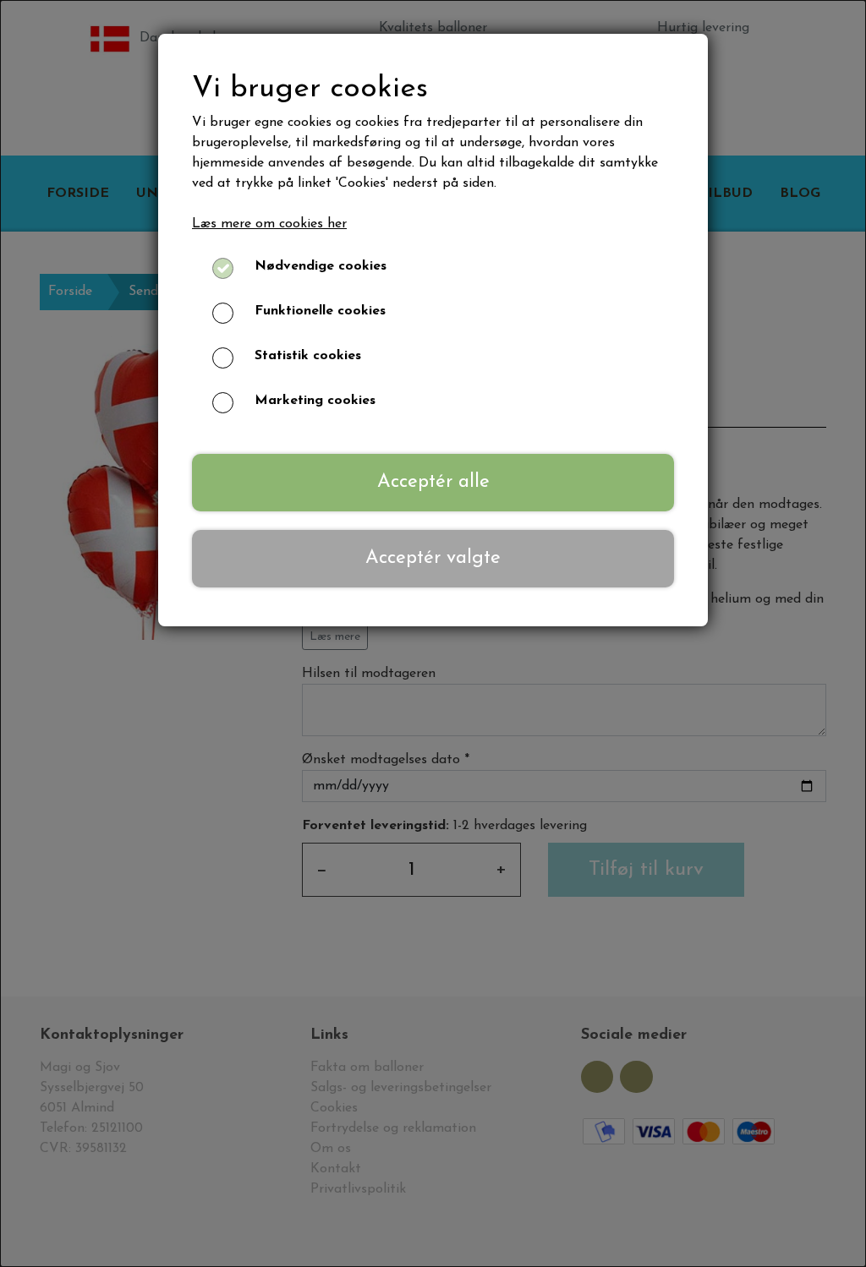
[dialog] (433, 633)
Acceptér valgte (433, 558)
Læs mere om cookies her (269, 224)
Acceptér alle (433, 482)
